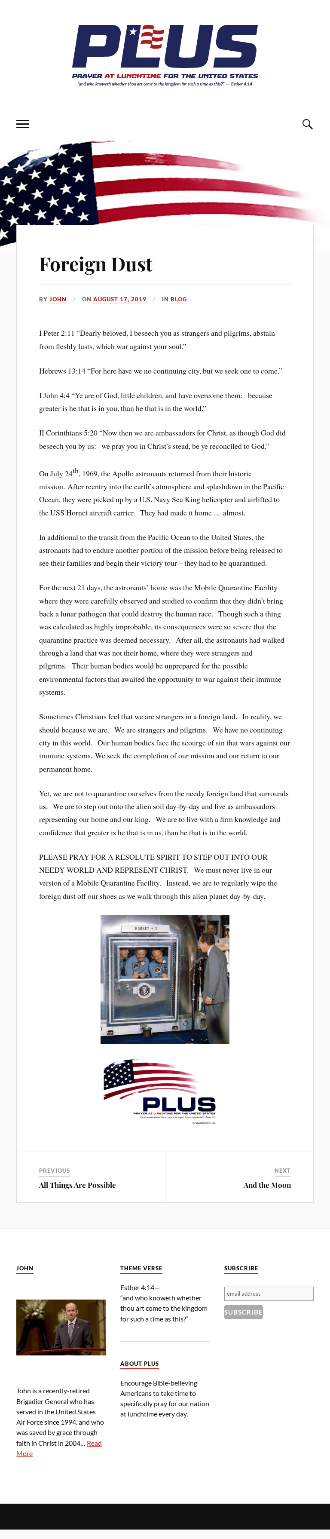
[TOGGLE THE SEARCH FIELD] (307, 124)
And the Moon (267, 1185)
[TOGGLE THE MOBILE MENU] (22, 124)
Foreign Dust (96, 263)
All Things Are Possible (77, 1185)
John (58, 299)
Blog (179, 299)
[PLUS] (165, 86)
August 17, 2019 (120, 299)
